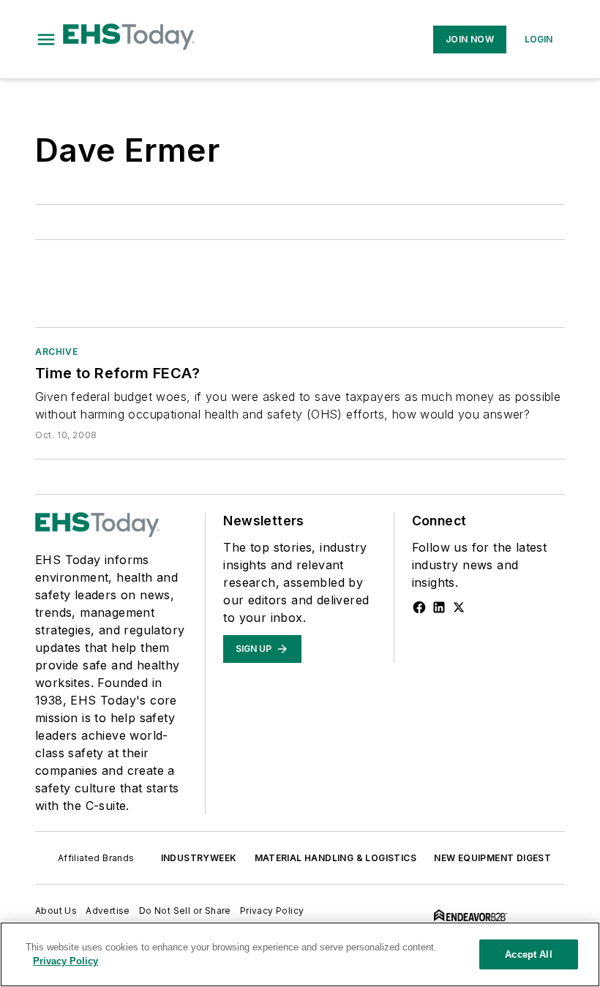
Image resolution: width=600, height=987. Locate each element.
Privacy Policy (272, 910)
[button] (46, 39)
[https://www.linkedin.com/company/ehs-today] (439, 607)
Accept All (528, 954)
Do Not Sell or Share (185, 910)
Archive (56, 351)
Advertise (108, 910)
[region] (300, 954)
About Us (56, 910)
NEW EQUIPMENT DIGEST (492, 857)
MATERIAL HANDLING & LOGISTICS (336, 857)
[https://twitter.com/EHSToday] (458, 607)
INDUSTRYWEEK (199, 857)
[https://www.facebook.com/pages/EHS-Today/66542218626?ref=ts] (419, 607)
